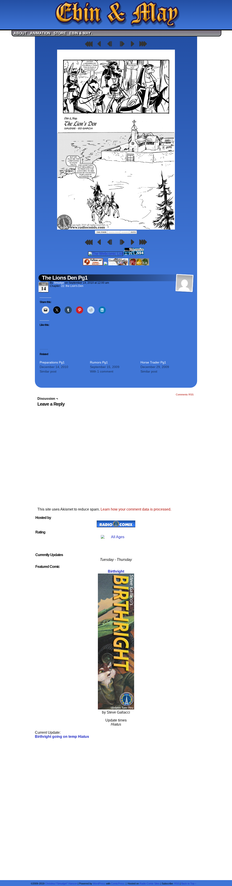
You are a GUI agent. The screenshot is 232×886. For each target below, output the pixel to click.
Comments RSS (184, 394)
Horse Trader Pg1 (153, 362)
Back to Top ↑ (188, 883)
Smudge (59, 282)
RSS (176, 883)
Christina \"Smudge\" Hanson (61, 883)
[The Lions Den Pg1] (116, 228)
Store (59, 33)
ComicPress (118, 883)
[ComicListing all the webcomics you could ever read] (118, 264)
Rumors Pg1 (99, 362)
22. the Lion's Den (72, 286)
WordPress (99, 883)
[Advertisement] (116, 809)
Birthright (116, 571)
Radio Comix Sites (150, 883)
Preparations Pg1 (52, 362)
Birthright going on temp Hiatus (62, 736)
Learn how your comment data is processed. (136, 509)
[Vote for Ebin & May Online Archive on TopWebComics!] (134, 254)
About (20, 33)
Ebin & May (80, 33)
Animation (40, 33)
